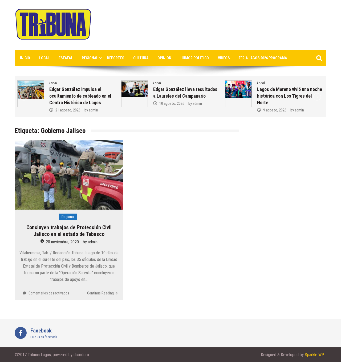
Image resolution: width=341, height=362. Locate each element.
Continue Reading (100, 293)
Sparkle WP (314, 354)
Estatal (66, 58)
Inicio (25, 58)
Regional (90, 58)
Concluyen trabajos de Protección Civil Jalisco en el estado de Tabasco (69, 230)
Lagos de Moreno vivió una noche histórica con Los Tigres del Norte (289, 95)
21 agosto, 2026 (67, 110)
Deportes (115, 58)
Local (44, 58)
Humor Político (194, 58)
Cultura (140, 58)
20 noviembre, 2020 (62, 241)
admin (93, 110)
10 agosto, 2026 (171, 103)
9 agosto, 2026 (274, 110)
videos (224, 58)
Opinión (164, 58)
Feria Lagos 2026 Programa (263, 58)
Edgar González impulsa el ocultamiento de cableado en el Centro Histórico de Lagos (80, 95)
